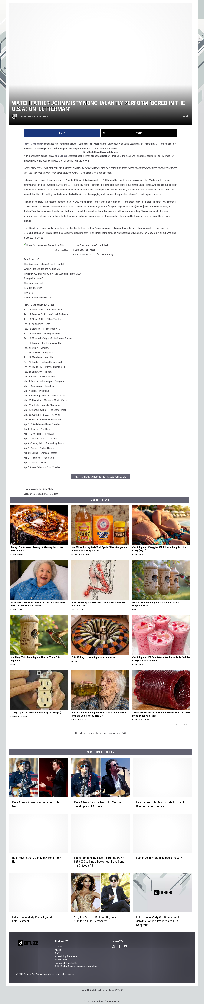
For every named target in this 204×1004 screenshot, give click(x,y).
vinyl (38, 228)
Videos (55, 494)
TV (49, 494)
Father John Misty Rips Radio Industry (159, 858)
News (44, 494)
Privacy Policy (61, 959)
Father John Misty (33, 143)
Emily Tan (22, 116)
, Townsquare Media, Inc (46, 974)
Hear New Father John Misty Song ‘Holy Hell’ (36, 859)
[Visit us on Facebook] (121, 946)
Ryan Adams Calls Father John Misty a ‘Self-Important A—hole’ (97, 804)
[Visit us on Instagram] (115, 946)
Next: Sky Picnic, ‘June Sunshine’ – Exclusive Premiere (100, 477)
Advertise (59, 950)
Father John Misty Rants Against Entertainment (32, 919)
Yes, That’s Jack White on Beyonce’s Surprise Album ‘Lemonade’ (96, 919)
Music (38, 494)
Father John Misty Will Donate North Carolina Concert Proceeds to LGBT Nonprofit (158, 921)
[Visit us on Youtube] (127, 946)
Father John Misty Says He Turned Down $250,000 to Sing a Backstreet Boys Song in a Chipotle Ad (99, 861)
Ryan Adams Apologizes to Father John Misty (36, 804)
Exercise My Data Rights (66, 963)
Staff (57, 953)
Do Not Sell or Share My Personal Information (76, 966)
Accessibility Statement (66, 956)
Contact (58, 946)
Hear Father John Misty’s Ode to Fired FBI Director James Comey (161, 804)
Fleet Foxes (62, 155)
